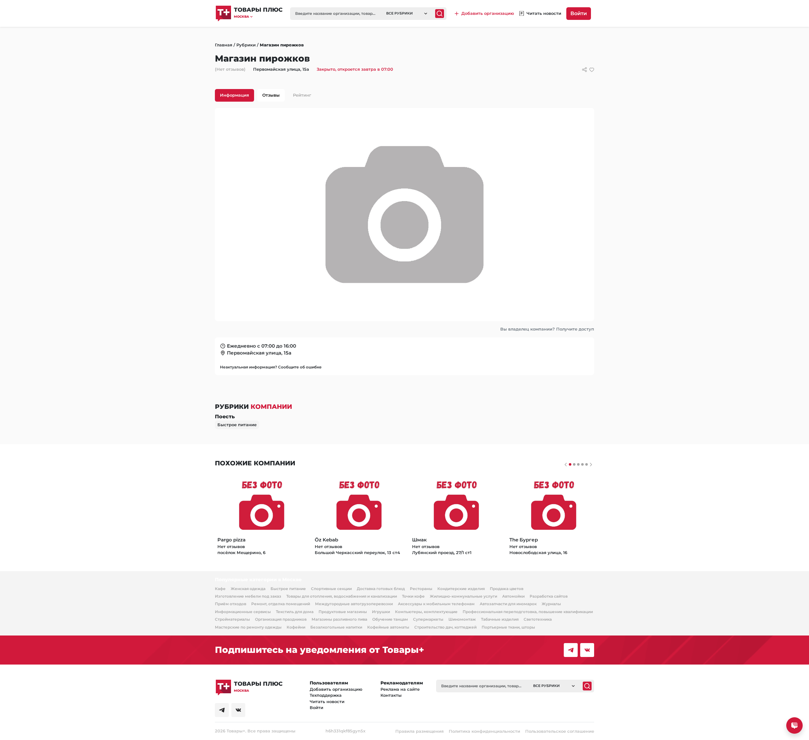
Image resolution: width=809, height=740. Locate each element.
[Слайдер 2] (578, 464)
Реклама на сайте (400, 689)
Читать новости (327, 701)
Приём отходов (230, 603)
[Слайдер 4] (586, 464)
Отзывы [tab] (271, 95)
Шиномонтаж (462, 619)
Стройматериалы (232, 619)
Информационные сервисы (243, 611)
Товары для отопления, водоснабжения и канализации (341, 596)
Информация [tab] (234, 95)
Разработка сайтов (549, 596)
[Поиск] (439, 13)
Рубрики (246, 44)
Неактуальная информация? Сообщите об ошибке (271, 367)
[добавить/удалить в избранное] (591, 69)
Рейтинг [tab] (302, 95)
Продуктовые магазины (343, 611)
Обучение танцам (390, 619)
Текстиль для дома (294, 611)
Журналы (551, 603)
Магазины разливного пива (339, 619)
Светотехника (538, 619)
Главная (223, 44)
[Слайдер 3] (582, 464)
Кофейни (296, 627)
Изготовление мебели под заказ (248, 596)
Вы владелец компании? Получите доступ (547, 328)
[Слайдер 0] (570, 464)
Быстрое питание (237, 424)
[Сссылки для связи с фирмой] (584, 69)
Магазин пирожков (282, 44)
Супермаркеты (428, 619)
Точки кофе (413, 596)
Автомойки (513, 596)
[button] (258, 16)
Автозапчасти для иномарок (508, 603)
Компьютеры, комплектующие (426, 611)
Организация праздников (281, 619)
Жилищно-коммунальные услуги (463, 596)
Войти (578, 13)
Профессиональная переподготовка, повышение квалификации (528, 611)
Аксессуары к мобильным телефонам (436, 603)
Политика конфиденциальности (484, 731)
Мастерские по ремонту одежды (248, 627)
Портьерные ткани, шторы (508, 627)
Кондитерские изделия (461, 588)
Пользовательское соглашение (559, 731)
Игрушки (381, 611)
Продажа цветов (506, 588)
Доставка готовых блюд (381, 588)
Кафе (220, 588)
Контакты (391, 695)
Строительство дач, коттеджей (445, 627)
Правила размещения (419, 731)
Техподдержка (326, 695)
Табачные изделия (500, 619)
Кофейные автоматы (388, 627)
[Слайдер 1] (574, 464)
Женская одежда (248, 588)
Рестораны (421, 588)
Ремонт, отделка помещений (280, 603)
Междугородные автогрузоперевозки (354, 603)
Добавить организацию (336, 689)
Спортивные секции (331, 588)
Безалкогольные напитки (336, 627)
